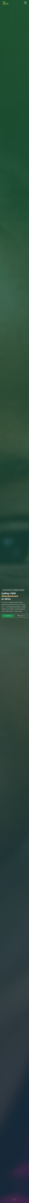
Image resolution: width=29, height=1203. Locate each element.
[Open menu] (25, 2)
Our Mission (8, 615)
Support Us (22, 615)
